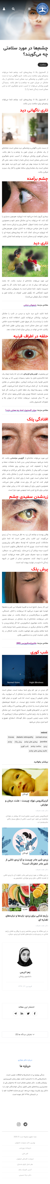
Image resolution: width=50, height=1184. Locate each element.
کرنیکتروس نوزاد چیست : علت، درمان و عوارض (26, 803)
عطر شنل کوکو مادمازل (25, 1164)
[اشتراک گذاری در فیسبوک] (34, 1013)
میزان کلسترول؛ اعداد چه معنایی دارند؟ (20, 410)
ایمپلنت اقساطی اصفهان (25, 1159)
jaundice (43, 742)
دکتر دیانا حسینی (25, 1175)
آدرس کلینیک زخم (25, 1170)
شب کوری (24, 746)
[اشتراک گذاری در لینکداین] (22, 1013)
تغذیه (25, 909)
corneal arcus (41, 737)
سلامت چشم (36, 746)
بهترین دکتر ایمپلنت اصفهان (25, 1143)
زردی (45, 746)
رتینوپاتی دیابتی (30, 305)
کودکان (25, 794)
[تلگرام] (25, 1124)
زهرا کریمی (25, 972)
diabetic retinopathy (25, 737)
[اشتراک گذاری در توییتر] (28, 1013)
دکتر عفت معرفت (42, 810)
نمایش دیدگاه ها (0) (23, 1034)
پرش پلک (18, 742)
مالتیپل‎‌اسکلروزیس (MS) (26, 643)
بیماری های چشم (31, 742)
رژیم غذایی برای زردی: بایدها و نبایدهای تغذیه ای (27, 918)
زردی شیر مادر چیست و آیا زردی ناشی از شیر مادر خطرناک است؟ (27, 862)
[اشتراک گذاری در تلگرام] (15, 1013)
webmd (44, 732)
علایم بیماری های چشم (38, 751)
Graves (11, 737)
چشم (10, 742)
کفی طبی (25, 1153)
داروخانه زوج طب (25, 1148)
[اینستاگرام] (18, 1124)
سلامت (43, 64)
